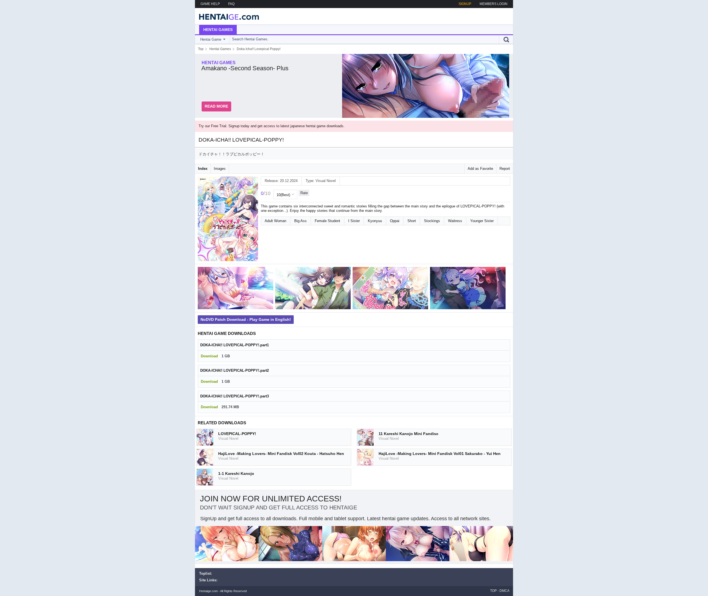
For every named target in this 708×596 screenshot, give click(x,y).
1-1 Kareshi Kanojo (236, 473)
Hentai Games (218, 29)
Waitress (455, 221)
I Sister (354, 221)
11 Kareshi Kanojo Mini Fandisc (408, 433)
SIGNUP (465, 4)
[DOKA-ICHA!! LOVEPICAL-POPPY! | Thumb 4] (468, 289)
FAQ (231, 4)
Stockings (432, 221)
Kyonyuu (375, 221)
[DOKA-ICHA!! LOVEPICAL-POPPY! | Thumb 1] (236, 289)
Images (220, 168)
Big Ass (300, 221)
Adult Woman (275, 221)
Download (209, 356)
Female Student (327, 221)
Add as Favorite (480, 168)
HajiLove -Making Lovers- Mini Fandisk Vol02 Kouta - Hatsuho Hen (281, 453)
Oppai (394, 221)
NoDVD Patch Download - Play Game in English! (246, 319)
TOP (493, 591)
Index (202, 168)
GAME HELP (210, 4)
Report (504, 168)
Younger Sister (482, 221)
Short (411, 221)
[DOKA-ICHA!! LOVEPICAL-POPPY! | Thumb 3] (391, 289)
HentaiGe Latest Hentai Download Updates (227, 16)
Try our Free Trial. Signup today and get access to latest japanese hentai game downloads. (272, 126)
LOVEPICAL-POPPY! (237, 433)
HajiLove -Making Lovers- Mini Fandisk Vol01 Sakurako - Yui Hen (440, 453)
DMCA (504, 591)
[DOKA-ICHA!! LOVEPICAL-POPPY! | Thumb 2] (314, 289)
